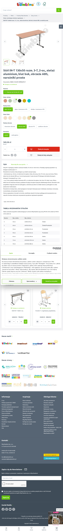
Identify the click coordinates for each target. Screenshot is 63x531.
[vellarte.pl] (23, 352)
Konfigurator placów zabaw (29, 422)
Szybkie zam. (44, 529)
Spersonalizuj (31, 281)
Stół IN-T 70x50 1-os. (17, 311)
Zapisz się (6, 497)
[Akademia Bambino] (38, 376)
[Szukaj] (58, 10)
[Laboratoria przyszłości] (16, 376)
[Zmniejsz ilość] (5, 149)
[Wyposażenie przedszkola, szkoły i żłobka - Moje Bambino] (25, 4)
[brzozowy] (24, 118)
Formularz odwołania (49, 415)
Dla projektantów (27, 415)
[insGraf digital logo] (39, 343)
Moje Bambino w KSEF (49, 433)
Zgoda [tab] (11, 253)
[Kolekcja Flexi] (17, 384)
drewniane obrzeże (10, 126)
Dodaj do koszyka (43, 149)
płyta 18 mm (8, 109)
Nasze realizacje (27, 400)
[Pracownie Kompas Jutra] (50, 366)
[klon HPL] (5, 118)
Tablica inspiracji (27, 417)
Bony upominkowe (48, 421)
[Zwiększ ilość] (24, 149)
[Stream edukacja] (6, 376)
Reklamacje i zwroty (48, 409)
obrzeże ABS (21, 126)
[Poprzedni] (5, 41)
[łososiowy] (5, 101)
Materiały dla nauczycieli (29, 411)
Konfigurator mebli (27, 424)
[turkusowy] (29, 101)
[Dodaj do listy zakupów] (28, 291)
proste (6, 135)
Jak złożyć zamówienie (49, 400)
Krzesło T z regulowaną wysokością (45, 311)
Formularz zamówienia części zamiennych (51, 418)
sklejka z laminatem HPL (38, 109)
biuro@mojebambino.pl (7, 457)
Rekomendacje (5, 426)
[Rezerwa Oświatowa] (48, 384)
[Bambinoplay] (27, 376)
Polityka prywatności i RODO (9, 402)
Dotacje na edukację (28, 413)
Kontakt (3, 424)
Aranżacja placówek (27, 402)
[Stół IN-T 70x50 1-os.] (17, 298)
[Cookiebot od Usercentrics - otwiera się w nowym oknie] (54, 248)
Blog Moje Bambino (27, 419)
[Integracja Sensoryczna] (22, 366)
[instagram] (13, 509)
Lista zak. (31, 529)
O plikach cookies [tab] (52, 253)
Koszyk (57, 529)
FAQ (3, 428)
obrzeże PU (32, 126)
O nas (3, 400)
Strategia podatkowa (7, 405)
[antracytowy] (20, 101)
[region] (31, 44)
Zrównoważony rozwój (7, 415)
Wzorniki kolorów (27, 409)
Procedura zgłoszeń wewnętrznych (10, 407)
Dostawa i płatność (48, 402)
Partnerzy (4, 419)
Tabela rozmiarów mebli (28, 407)
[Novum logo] (54, 343)
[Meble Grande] (30, 384)
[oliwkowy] (10, 101)
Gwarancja (46, 407)
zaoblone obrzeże (43, 126)
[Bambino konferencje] (50, 376)
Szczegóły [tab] (32, 253)
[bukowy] (29, 118)
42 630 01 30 (12, 452)
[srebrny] (15, 101)
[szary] (34, 118)
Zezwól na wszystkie (51, 281)
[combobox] (31, 10)
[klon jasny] (10, 118)
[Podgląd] (9, 322)
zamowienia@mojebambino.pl (9, 459)
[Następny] (58, 41)
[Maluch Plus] (9, 366)
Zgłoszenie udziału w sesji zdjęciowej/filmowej (50, 430)
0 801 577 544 (5, 452)
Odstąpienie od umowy (49, 413)
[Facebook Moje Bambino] (3, 509)
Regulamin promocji (48, 423)
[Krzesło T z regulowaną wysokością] (45, 298)
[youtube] (10, 509)
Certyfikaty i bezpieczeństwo (9, 422)
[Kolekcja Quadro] (7, 384)
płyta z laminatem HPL (21, 109)
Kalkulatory (25, 405)
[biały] (15, 118)
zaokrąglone (14, 135)
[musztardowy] (24, 101)
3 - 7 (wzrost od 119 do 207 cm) (13, 92)
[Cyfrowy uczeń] (35, 366)
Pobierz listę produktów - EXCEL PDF (52, 427)
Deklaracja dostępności (7, 409)
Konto (19, 529)
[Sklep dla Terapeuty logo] (8, 352)
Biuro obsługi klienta (51, 458)
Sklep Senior (5, 417)
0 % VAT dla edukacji (49, 425)
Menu (6, 529)
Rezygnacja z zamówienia (50, 411)
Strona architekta (6, 413)
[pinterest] (6, 509)
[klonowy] (20, 118)
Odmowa (11, 281)
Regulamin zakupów (48, 405)
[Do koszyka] (25, 322)
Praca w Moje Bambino (7, 411)
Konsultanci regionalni (51, 455)
